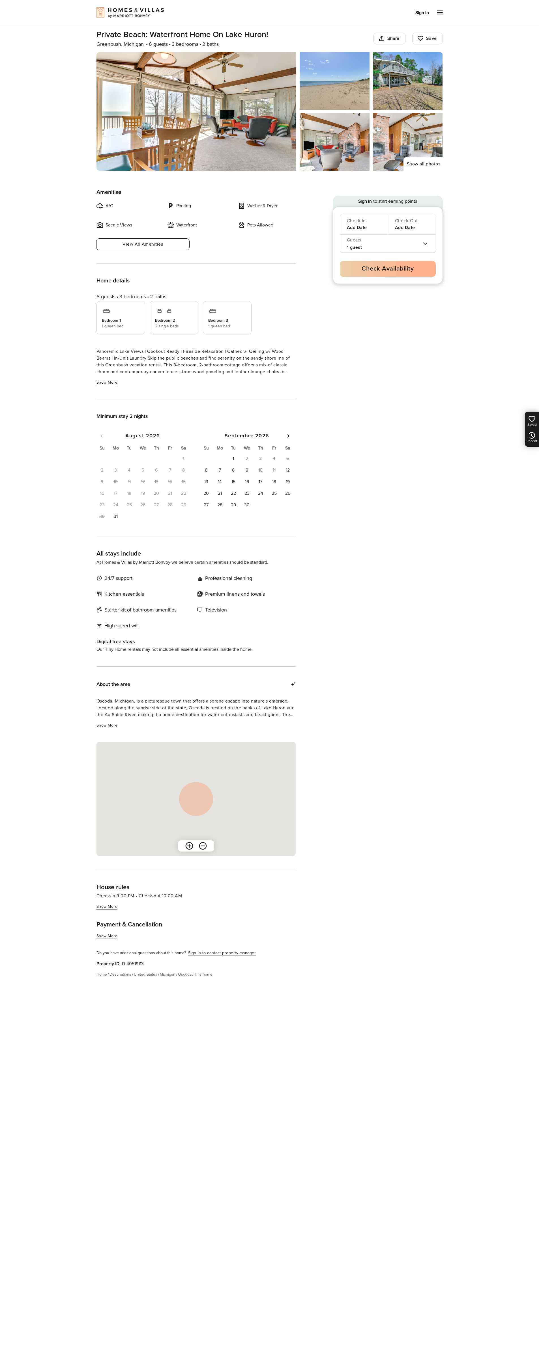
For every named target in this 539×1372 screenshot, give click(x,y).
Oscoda (185, 974)
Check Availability (388, 269)
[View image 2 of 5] (335, 81)
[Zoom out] (202, 845)
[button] (115, 516)
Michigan (167, 974)
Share (393, 38)
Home (101, 974)
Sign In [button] (422, 13)
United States (145, 974)
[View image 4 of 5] (335, 142)
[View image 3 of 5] (408, 81)
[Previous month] (101, 436)
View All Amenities (143, 244)
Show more (107, 382)
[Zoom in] (189, 845)
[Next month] (288, 436)
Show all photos (424, 164)
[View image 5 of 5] (408, 142)
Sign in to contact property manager (222, 952)
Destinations (120, 974)
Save (431, 38)
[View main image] (196, 111)
